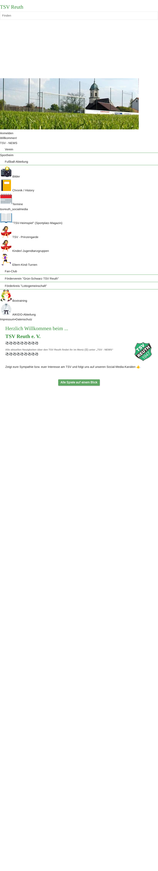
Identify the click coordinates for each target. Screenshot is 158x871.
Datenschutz (24, 319)
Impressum (7, 319)
